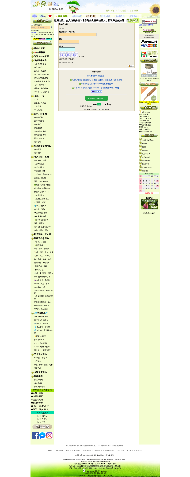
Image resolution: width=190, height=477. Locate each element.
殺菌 (36, 34)
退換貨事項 (145, 164)
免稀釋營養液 (39, 121)
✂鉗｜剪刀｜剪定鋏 (41, 249)
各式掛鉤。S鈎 (39, 287)
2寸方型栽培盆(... (146, 122)
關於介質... (42, 419)
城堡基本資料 (146, 157)
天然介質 (37, 106)
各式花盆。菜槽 (41, 157)
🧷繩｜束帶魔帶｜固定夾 (43, 273)
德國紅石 (45, 32)
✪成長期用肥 (37, 396)
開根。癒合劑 (39, 138)
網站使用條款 (146, 160)
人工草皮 (37, 361)
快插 (41, 32)
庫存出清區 (39, 48)
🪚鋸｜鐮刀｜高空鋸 (42, 256)
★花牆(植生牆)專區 (41, 199)
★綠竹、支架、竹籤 (41, 284)
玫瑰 (45, 34)
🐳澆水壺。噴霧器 (41, 324)
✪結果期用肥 (37, 403)
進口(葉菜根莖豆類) (41, 74)
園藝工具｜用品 (41, 238)
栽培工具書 (38, 383)
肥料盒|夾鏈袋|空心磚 (42, 277)
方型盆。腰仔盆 (40, 178)
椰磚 (42, 34)
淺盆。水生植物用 (41, 181)
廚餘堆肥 (37, 124)
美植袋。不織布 (40, 209)
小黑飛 (49, 34)
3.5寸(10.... (144, 127)
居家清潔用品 (40, 372)
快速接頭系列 (39, 340)
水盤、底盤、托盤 (41, 230)
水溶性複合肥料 (40, 131)
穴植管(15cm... (145, 120)
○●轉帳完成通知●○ (148, 140)
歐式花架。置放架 (42, 234)
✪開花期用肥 (37, 400)
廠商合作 (139, 450)
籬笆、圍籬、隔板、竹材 (43, 365)
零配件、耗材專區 (41, 309)
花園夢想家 (59, 450)
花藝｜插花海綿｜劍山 (42, 302)
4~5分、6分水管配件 (42, 347)
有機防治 (37, 149)
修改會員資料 (109, 450)
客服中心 (145, 147)
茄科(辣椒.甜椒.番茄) (42, 81)
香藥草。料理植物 (41, 88)
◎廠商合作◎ (149, 213)
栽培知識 (77, 450)
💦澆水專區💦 (41, 313)
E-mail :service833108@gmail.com (96, 471)
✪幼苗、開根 (37, 393)
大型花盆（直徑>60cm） (43, 174)
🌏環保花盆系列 (40, 206)
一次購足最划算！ (149, 33)
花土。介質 (39, 96)
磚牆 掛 (33, 36)
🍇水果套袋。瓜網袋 (42, 280)
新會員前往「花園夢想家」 (96, 98)
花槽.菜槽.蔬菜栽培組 (42, 188)
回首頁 (68, 450)
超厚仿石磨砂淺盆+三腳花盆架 (149, 78)
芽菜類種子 (38, 67)
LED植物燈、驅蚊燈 (41, 306)
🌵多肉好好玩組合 (41, 220)
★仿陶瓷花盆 (39, 164)
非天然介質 (38, 110)
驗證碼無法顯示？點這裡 (66, 59)
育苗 (39, 34)
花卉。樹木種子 (40, 85)
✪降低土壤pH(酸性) (40, 409)
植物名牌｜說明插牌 (41, 263)
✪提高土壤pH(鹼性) (40, 406)
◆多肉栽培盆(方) (40, 216)
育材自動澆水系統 (41, 317)
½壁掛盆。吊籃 (40, 202)
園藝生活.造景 (39, 387)
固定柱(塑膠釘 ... (146, 129)
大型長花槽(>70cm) (41, 192)
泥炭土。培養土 (40, 103)
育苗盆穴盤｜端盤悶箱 (42, 227)
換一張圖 (81, 56)
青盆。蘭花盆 (39, 223)
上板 (38, 32)
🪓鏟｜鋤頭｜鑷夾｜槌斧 (43, 252)
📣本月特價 (39, 52)
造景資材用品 (40, 354)
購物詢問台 (87, 450)
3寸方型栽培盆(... (146, 118)
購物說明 (145, 150)
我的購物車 (98, 450)
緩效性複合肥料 (40, 135)
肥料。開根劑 (40, 114)
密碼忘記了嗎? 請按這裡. (66, 62)
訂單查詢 (120, 450)
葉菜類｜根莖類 (40, 71)
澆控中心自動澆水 (41, 320)
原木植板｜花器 (40, 160)
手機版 (50, 450)
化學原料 (37, 142)
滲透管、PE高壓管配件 (42, 350)
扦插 (52, 34)
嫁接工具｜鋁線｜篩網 (42, 259)
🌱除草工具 (38, 245)
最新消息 (145, 143)
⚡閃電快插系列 (40, 336)
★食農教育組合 (40, 64)
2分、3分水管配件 (41, 343)
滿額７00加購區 (41, 56)
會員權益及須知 (147, 167)
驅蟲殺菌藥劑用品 (42, 146)
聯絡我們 (145, 171)
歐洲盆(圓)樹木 (39, 171)
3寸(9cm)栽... (146, 112)
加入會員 (130, 450)
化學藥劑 (37, 153)
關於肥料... (42, 416)
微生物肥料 (38, 128)
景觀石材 (37, 368)
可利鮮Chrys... (145, 116)
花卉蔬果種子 (40, 60)
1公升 (36, 99)
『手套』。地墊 (40, 242)
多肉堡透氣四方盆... (147, 131)
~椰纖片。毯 (39, 270)
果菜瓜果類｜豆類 (41, 78)
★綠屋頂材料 (39, 195)
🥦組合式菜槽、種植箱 (42, 185)
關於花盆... (42, 422)
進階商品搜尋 (36, 30)
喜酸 (50, 32)
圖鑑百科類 (38, 380)
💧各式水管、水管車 (42, 327)
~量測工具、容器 (40, 266)
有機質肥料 (38, 117)
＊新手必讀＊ (42, 413)
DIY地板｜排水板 (40, 358)
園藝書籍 (38, 376)
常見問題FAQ (146, 154)
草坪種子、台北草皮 (41, 92)
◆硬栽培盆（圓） (41, 213)
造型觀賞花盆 (39, 167)
